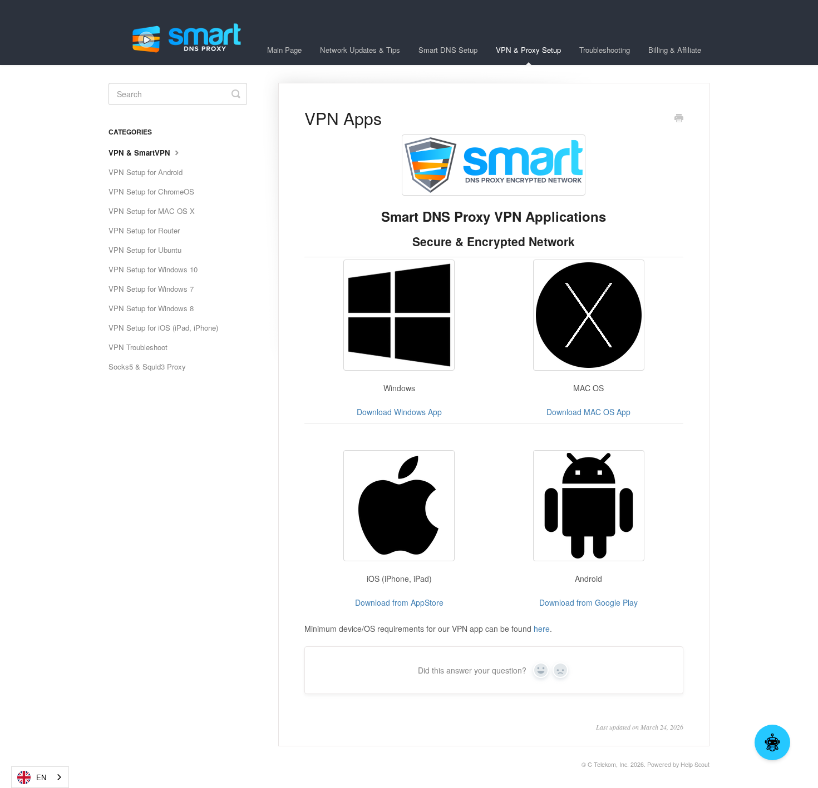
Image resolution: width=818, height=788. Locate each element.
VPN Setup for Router (144, 230)
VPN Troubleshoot (138, 347)
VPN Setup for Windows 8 (151, 308)
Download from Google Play (588, 602)
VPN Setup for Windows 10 (153, 269)
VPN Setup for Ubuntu (145, 250)
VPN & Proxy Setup (528, 49)
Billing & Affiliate (674, 49)
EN (41, 777)
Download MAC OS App (588, 411)
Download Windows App (399, 411)
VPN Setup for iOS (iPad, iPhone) (163, 327)
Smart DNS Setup (447, 49)
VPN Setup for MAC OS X (152, 211)
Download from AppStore (399, 602)
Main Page (284, 49)
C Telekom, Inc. (608, 764)
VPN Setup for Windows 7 (151, 288)
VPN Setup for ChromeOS (151, 191)
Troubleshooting (604, 49)
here (542, 628)
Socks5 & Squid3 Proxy (147, 366)
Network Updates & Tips (360, 49)
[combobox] (40, 777)
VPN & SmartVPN (141, 152)
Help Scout (695, 764)
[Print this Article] (678, 119)
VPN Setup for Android (146, 172)
